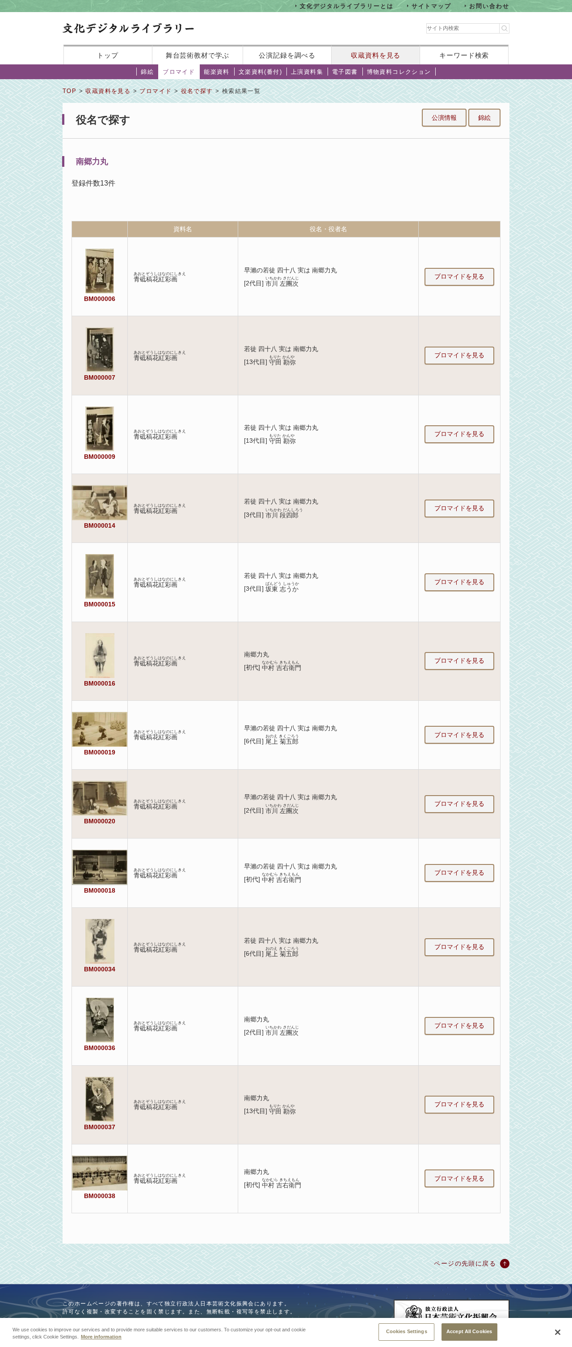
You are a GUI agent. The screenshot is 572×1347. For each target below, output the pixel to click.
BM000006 (99, 298)
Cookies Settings (406, 1331)
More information (101, 1337)
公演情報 (444, 117)
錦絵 (147, 71)
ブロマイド (179, 71)
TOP (69, 91)
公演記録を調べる (287, 55)
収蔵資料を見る (375, 55)
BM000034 (99, 969)
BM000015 (99, 604)
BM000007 (99, 377)
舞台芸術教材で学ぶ (198, 55)
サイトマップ (432, 5)
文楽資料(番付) (260, 71)
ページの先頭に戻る (465, 1263)
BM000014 (99, 525)
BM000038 (99, 1195)
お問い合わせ (489, 5)
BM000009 (99, 456)
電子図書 (345, 71)
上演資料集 (307, 71)
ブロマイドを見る (459, 276)
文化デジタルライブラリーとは (346, 5)
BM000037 (99, 1127)
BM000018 (99, 890)
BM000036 (99, 1047)
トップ (107, 55)
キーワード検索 (464, 55)
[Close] (558, 1332)
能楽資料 (217, 71)
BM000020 (99, 821)
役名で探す (197, 91)
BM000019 (99, 752)
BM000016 (99, 683)
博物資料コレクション (399, 71)
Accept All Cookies (469, 1331)
